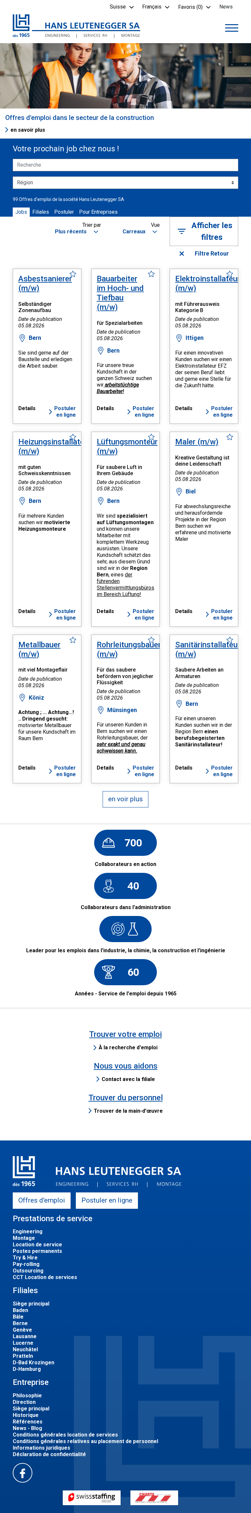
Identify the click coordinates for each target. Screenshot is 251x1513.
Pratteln (23, 1356)
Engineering (27, 1231)
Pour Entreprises (98, 212)
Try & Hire (25, 1258)
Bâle (18, 1317)
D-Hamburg (27, 1369)
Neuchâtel (25, 1349)
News (226, 7)
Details (27, 408)
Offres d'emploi (41, 1200)
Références (27, 1422)
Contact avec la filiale (128, 1079)
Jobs (21, 212)
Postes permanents (37, 1251)
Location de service (37, 1244)
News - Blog (27, 1428)
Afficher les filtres (212, 231)
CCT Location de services (45, 1277)
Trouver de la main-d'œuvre (128, 1111)
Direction (24, 1402)
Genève (22, 1330)
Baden (20, 1310)
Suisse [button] (118, 7)
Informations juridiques (41, 1448)
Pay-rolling (26, 1264)
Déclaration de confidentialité (49, 1454)
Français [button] (151, 7)
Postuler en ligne (65, 411)
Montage (24, 1238)
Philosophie (27, 1395)
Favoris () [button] (190, 7)
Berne (20, 1323)
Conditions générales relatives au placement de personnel (85, 1441)
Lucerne (23, 1343)
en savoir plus (27, 130)
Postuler (64, 212)
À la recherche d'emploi (128, 1047)
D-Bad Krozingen (33, 1362)
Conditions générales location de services (65, 1435)
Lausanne (25, 1336)
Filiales (40, 212)
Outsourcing (28, 1271)
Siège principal (31, 1304)
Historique (26, 1415)
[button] (76, 232)
